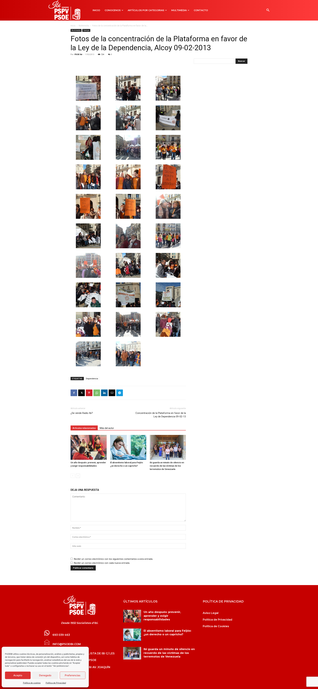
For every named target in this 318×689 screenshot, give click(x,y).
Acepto (17, 675)
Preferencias (72, 675)
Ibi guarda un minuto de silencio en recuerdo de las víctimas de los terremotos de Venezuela (167, 465)
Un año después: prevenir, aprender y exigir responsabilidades (162, 615)
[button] (268, 10)
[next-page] (78, 476)
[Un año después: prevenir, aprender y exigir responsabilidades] (89, 447)
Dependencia (92, 378)
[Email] (112, 392)
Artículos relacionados (84, 428)
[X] (81, 392)
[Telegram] (119, 392)
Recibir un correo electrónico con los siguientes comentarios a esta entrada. (113, 559)
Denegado (45, 675)
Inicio (73, 25)
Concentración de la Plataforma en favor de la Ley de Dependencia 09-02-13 (160, 415)
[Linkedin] (104, 392)
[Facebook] (74, 392)
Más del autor (107, 428)
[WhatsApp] (96, 392)
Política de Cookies (216, 626)
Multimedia (84, 25)
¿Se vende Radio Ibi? (82, 413)
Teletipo (86, 30)
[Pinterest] (89, 392)
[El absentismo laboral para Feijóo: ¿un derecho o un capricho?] (128, 447)
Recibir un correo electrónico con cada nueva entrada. (102, 563)
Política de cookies (32, 683)
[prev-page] (73, 476)
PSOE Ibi (78, 54)
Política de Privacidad (56, 683)
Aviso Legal (210, 613)
